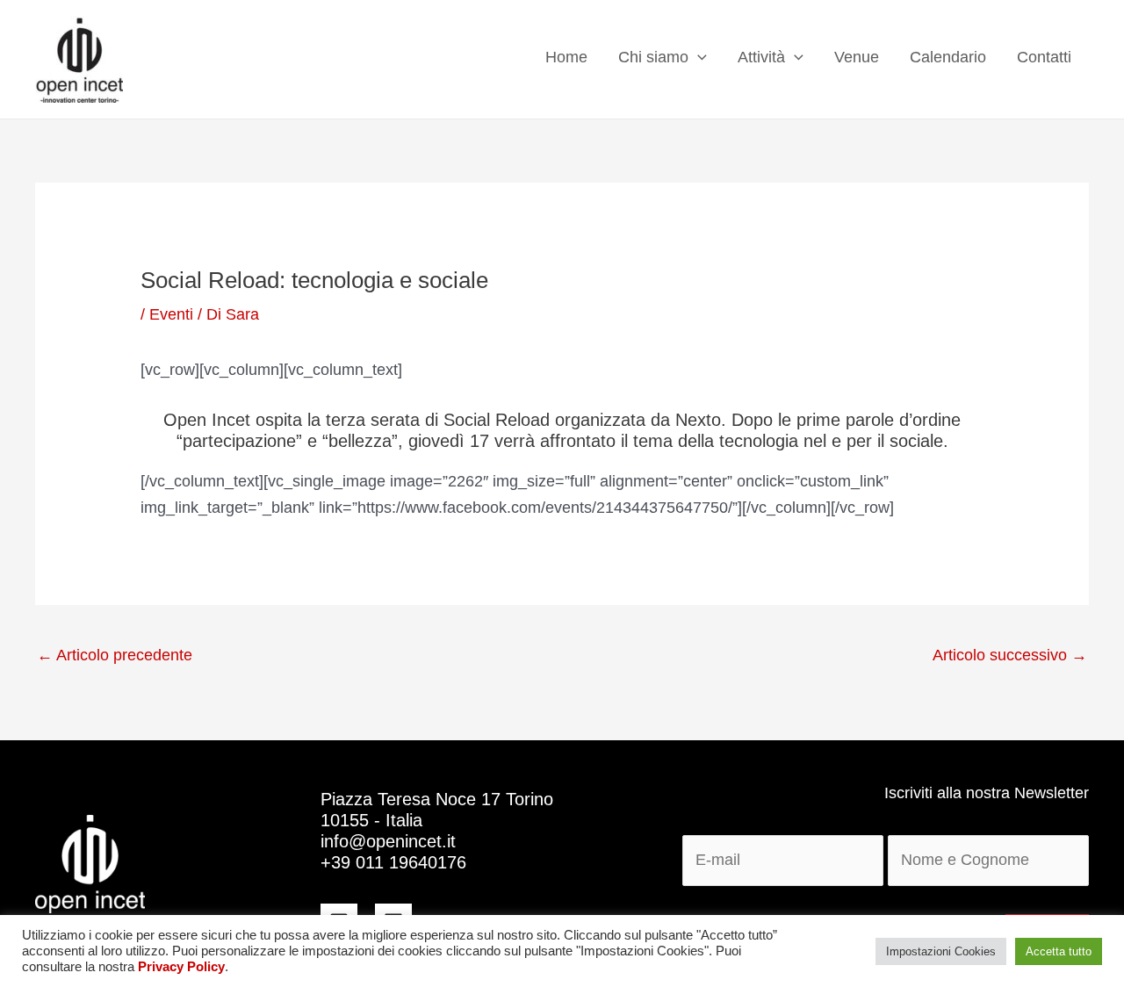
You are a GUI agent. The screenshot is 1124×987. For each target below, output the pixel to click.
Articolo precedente (114, 655)
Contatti (1044, 57)
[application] (697, 57)
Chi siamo (653, 57)
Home (566, 57)
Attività (761, 57)
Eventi (171, 314)
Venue (856, 57)
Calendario (948, 57)
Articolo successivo (1010, 655)
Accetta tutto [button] (1059, 951)
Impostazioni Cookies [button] (941, 951)
